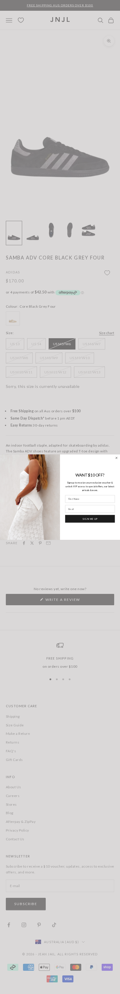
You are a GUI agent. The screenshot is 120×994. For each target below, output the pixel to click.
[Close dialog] (116, 458)
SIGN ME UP (90, 518)
